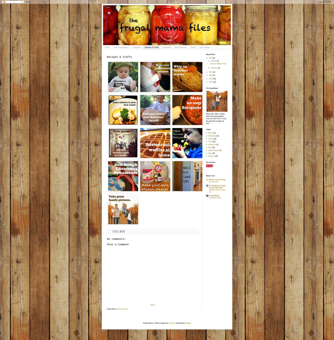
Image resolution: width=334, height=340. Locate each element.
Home (107, 47)
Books (210, 133)
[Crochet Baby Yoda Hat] (123, 92)
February (214, 68)
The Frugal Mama (121, 47)
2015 (211, 72)
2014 (211, 75)
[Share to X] (118, 231)
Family (193, 47)
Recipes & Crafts (152, 47)
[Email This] (113, 231)
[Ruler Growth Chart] (187, 191)
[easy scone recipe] (187, 92)
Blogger (188, 323)
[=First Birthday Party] (123, 158)
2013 (211, 79)
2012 (211, 82)
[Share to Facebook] (121, 231)
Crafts (210, 139)
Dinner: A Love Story (217, 180)
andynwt (171, 323)
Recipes (211, 156)
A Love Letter (213, 182)
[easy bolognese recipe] (187, 125)
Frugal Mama (214, 196)
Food (210, 142)
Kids (210, 147)
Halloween (212, 145)
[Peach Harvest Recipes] (187, 158)
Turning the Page (215, 198)
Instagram (137, 47)
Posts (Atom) (123, 309)
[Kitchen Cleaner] (155, 191)
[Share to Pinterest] (123, 231)
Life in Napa (205, 47)
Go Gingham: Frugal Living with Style (217, 187)
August (214, 61)
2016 (211, 58)
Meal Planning (181, 47)
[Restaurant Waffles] (155, 158)
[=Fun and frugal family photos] (123, 224)
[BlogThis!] (116, 231)
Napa (210, 153)
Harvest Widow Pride (218, 64)
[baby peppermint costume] (155, 92)
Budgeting (167, 47)
